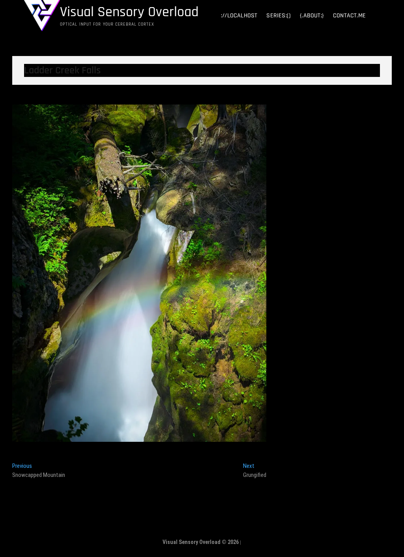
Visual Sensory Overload (129, 12)
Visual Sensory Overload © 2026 (201, 542)
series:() (278, 15)
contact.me (349, 15)
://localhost (239, 15)
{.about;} (312, 15)
